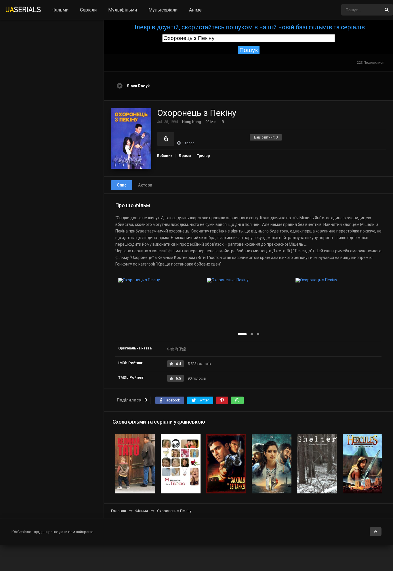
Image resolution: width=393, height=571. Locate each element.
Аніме (195, 10)
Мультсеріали (163, 10)
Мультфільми (122, 10)
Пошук (248, 50)
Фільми (60, 10)
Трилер (203, 155)
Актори (145, 185)
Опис (122, 185)
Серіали (88, 10)
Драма (184, 155)
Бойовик (164, 155)
